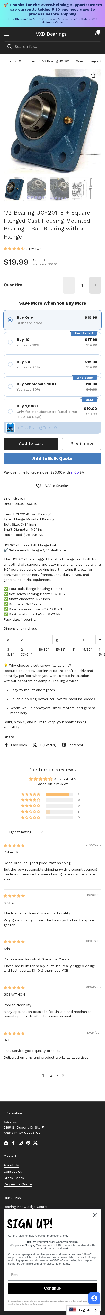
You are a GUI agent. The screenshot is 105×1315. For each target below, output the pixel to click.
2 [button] (51, 1075)
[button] (96, 34)
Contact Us (13, 1171)
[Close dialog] (95, 1215)
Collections (27, 61)
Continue (52, 1288)
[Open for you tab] (94, 1298)
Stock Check (14, 1178)
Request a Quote (18, 1184)
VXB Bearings (51, 33)
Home (8, 61)
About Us (11, 1165)
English (84, 1310)
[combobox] (52, 46)
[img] (14, 845)
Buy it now (81, 443)
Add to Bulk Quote (52, 458)
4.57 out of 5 (65, 779)
